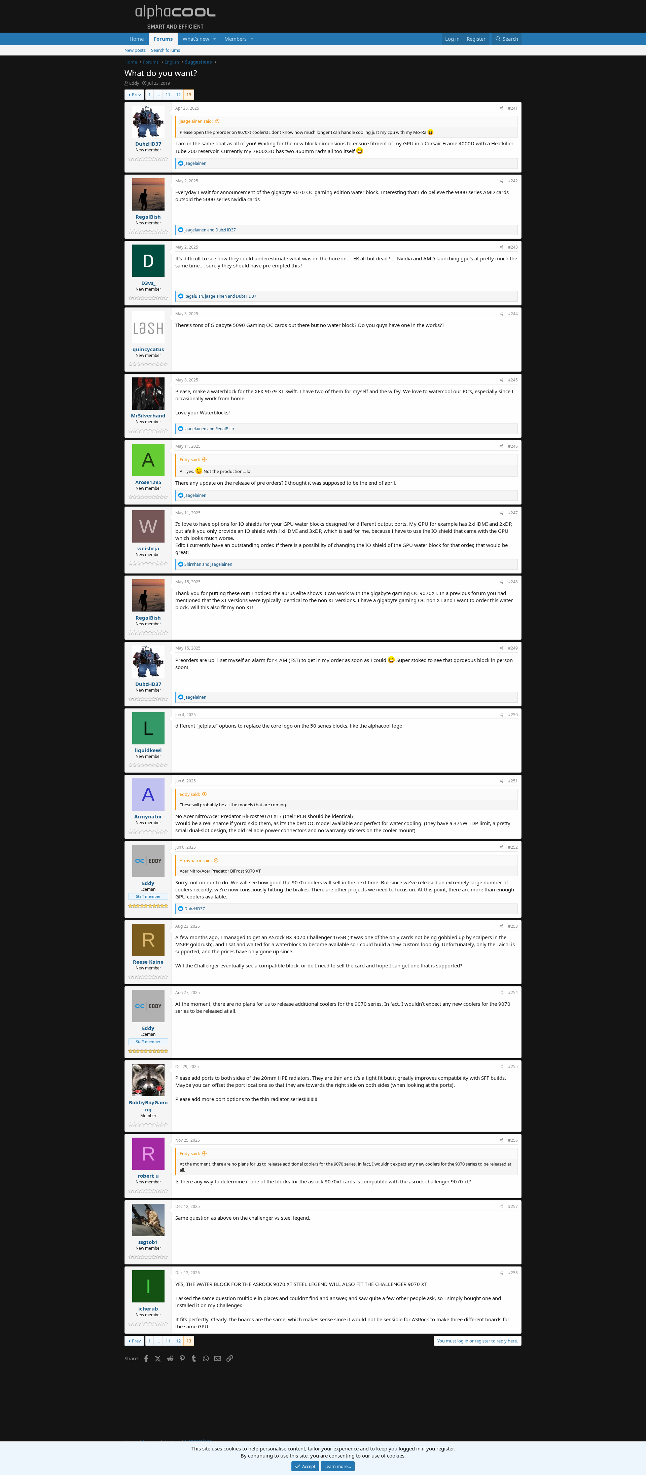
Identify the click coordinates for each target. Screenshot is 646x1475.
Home (137, 38)
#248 (513, 582)
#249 (513, 648)
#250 (513, 714)
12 (178, 94)
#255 (513, 1066)
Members (235, 38)
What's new (196, 38)
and (210, 230)
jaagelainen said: (196, 121)
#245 (513, 380)
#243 (513, 247)
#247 (513, 513)
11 (168, 94)
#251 (513, 781)
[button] (214, 39)
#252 (513, 847)
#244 (513, 314)
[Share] (501, 108)
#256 (513, 1140)
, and (220, 296)
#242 (513, 181)
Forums (163, 38)
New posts (135, 50)
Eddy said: (190, 459)
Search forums (165, 50)
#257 (513, 1206)
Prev (136, 94)
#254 (513, 992)
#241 (513, 108)
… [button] (158, 94)
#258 (513, 1273)
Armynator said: (196, 860)
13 (188, 94)
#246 (513, 446)
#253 (513, 926)
